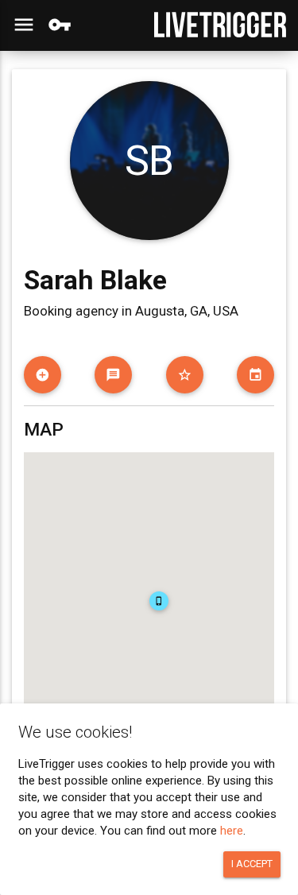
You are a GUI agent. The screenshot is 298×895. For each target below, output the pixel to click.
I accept (252, 864)
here (231, 830)
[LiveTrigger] (220, 24)
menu (24, 25)
